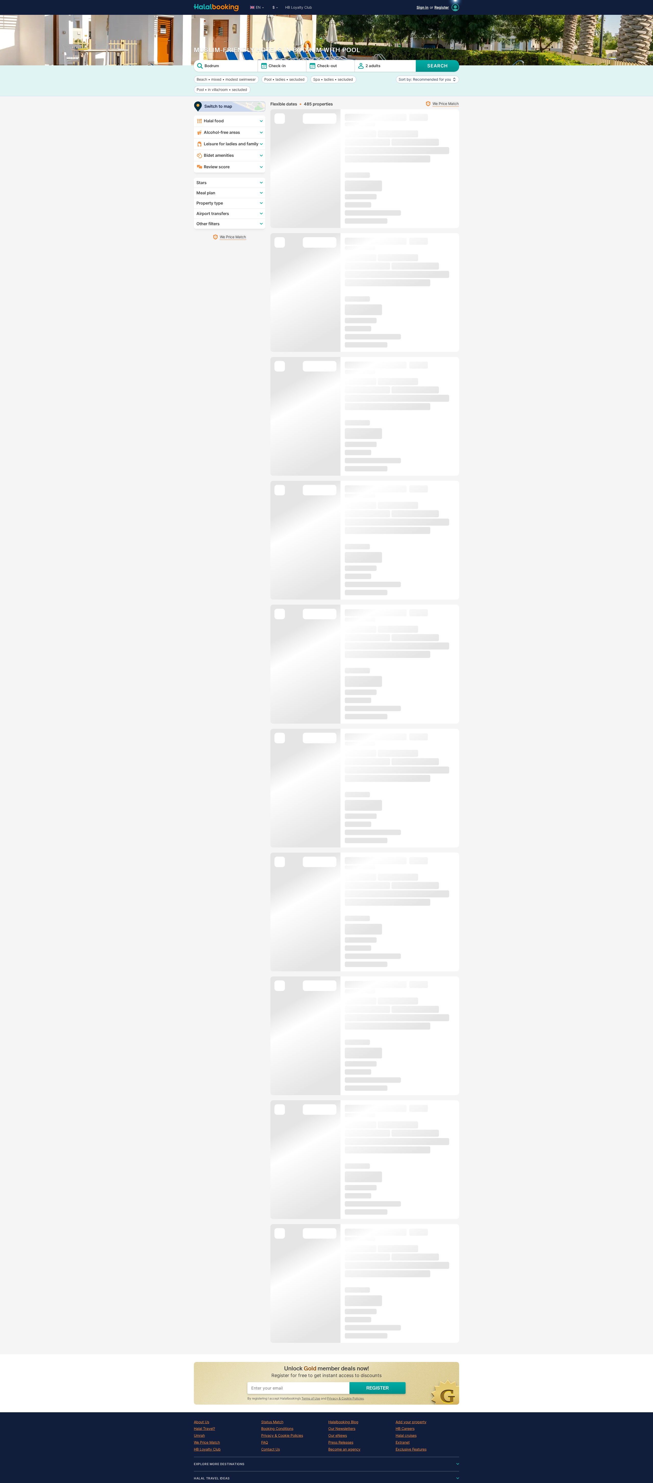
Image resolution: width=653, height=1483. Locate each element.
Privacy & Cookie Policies (345, 1398)
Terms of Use (311, 1398)
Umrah (199, 1435)
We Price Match (207, 1442)
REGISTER (377, 1388)
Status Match (272, 1422)
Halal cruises (406, 1435)
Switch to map (218, 106)
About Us (201, 1422)
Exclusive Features (411, 1449)
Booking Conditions (277, 1429)
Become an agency (344, 1449)
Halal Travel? (204, 1429)
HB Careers (405, 1429)
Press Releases (340, 1442)
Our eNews (337, 1435)
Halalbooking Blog (343, 1422)
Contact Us (270, 1449)
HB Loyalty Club (298, 7)
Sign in (423, 7)
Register (441, 7)
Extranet (403, 1442)
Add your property (411, 1422)
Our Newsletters (341, 1429)
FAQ (264, 1442)
